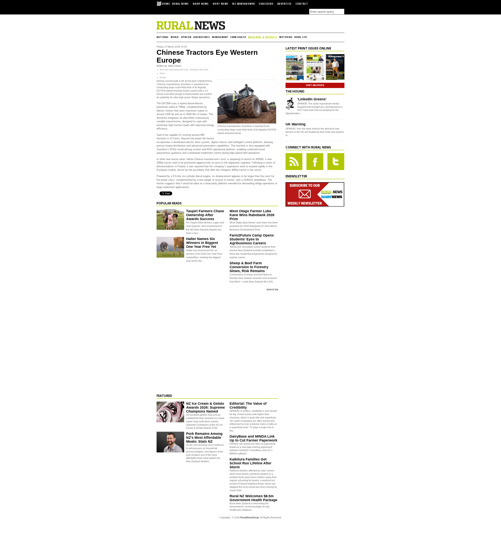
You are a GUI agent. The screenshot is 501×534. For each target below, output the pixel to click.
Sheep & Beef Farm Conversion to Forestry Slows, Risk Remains (249, 267)
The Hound (295, 91)
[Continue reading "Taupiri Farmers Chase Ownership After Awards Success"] (170, 219)
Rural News (180, 3)
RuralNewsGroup (249, 517)
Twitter (335, 161)
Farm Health (238, 37)
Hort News (221, 3)
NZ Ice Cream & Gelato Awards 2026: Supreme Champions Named (205, 407)
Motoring (286, 37)
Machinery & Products (262, 37)
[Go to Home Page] (191, 29)
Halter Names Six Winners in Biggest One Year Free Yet (202, 243)
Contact (302, 3)
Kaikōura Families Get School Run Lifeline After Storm (250, 463)
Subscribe (266, 3)
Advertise (284, 3)
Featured (164, 396)
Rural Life (300, 37)
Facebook (314, 161)
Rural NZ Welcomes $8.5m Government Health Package (253, 498)
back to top (272, 289)
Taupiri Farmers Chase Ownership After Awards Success (205, 215)
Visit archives (315, 85)
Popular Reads (169, 203)
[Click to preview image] (246, 122)
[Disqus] (217, 342)
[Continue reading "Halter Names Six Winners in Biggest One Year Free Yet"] (170, 247)
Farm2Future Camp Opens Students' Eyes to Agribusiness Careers (252, 239)
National (163, 37)
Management (220, 37)
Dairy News (201, 3)
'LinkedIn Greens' (311, 99)
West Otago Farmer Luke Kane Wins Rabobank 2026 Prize (252, 215)
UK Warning (295, 124)
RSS (294, 161)
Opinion (186, 37)
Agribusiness (201, 37)
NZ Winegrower (243, 3)
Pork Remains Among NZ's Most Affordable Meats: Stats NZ (204, 437)
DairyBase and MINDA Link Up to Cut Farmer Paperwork (253, 438)
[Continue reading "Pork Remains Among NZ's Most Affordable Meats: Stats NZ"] (170, 442)
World (175, 37)
